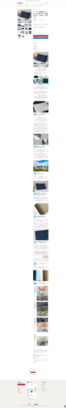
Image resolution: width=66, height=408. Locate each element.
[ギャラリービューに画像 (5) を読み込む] (19, 29)
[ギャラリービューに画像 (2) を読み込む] (22, 25)
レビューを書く (33, 372)
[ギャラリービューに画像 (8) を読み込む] (29, 29)
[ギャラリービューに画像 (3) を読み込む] (26, 25)
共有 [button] (34, 40)
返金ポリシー (33, 405)
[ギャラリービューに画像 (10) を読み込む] (22, 32)
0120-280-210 (19, 387)
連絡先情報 (46, 405)
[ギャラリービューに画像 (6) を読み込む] (22, 29)
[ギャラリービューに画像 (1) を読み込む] (19, 25)
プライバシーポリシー (44, 391)
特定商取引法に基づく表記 (45, 389)
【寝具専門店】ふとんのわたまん (24, 405)
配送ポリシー (43, 405)
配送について (43, 384)
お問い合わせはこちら (21, 384)
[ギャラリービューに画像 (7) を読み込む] (26, 29)
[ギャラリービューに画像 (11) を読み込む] (26, 32)
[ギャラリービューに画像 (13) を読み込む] (19, 36)
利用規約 (43, 387)
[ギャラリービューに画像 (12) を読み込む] (29, 32)
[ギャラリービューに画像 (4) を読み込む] (29, 25)
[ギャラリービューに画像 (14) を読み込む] (22, 36)
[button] (18, 5)
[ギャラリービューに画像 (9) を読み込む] (19, 32)
